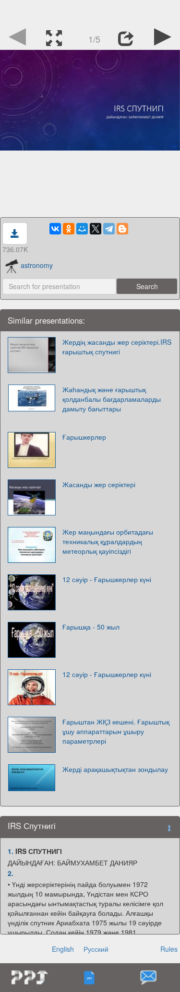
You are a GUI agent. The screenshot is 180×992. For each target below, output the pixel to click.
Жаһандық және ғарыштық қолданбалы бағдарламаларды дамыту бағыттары (111, 399)
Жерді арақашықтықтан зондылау (115, 769)
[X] (95, 228)
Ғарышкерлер (84, 437)
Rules (169, 949)
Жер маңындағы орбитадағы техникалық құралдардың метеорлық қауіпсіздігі (107, 541)
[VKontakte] (55, 228)
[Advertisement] (90, 12)
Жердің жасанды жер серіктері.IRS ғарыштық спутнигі (116, 346)
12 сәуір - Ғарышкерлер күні (106, 579)
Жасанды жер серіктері (98, 484)
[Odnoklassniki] (68, 228)
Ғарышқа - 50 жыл (91, 626)
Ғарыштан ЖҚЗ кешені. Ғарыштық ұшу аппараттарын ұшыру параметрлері (115, 731)
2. (10, 873)
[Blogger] (122, 228)
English (63, 949)
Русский (96, 949)
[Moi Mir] (82, 228)
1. (10, 851)
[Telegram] (109, 228)
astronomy (37, 265)
